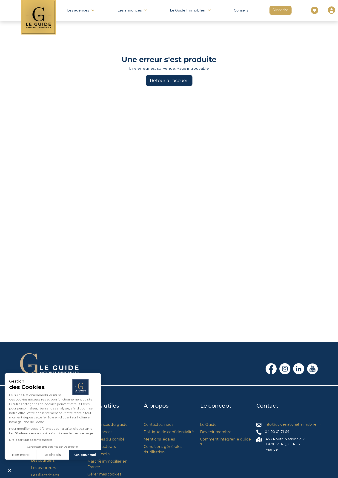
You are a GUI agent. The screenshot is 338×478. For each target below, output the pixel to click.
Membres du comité (106, 439)
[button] (9, 470)
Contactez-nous (158, 424)
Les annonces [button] (129, 10)
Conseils (241, 10)
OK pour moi (85, 455)
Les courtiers (42, 460)
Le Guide (208, 424)
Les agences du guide (107, 424)
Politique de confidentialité (169, 432)
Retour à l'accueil (169, 80)
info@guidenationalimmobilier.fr (293, 424)
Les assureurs (43, 468)
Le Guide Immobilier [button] (188, 10)
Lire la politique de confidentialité (30, 439)
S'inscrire (280, 10)
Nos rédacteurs (101, 446)
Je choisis (53, 455)
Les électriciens (45, 475)
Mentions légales (159, 439)
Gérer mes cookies (104, 474)
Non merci (20, 455)
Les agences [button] (78, 10)
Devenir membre (216, 432)
